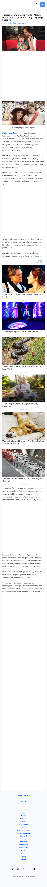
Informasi (23, 842)
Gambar (23, 839)
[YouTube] (34, 869)
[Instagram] (23, 869)
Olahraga (23, 827)
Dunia (23, 816)
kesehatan (23, 847)
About (23, 859)
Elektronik (23, 836)
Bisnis (23, 822)
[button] (37, 4)
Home (23, 813)
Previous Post (23, 795)
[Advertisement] (23, 77)
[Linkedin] (18, 869)
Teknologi (23, 853)
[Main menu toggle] (42, 4)
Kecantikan (23, 845)
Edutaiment (8, 23)
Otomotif (23, 850)
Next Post (23, 801)
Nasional (23, 819)
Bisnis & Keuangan (24, 833)
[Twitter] (13, 869)
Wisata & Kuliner (23, 830)
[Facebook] (29, 869)
